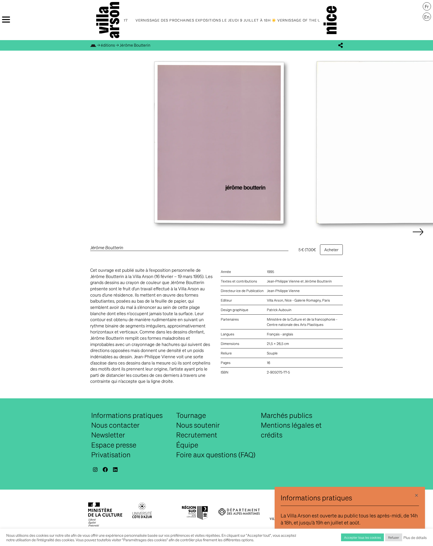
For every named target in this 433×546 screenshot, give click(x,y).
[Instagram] (95, 470)
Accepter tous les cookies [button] (362, 537)
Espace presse (113, 444)
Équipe (187, 444)
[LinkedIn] (115, 470)
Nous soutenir (198, 424)
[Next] (417, 236)
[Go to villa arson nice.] (93, 45)
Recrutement (196, 434)
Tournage (191, 415)
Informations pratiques (127, 415)
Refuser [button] (393, 537)
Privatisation (111, 454)
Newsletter (108, 434)
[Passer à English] (427, 16)
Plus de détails (415, 537)
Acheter (331, 249)
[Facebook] (105, 470)
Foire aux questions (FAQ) (216, 454)
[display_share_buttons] (340, 45)
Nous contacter (115, 424)
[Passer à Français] (427, 6)
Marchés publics (286, 415)
